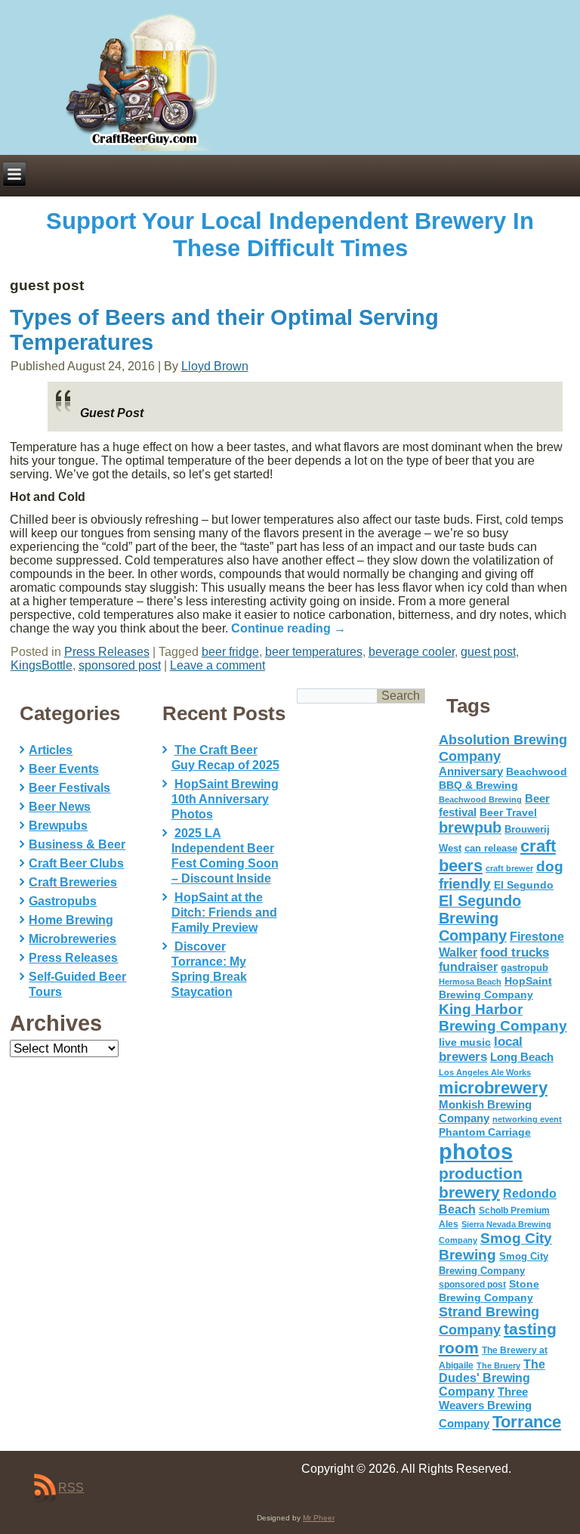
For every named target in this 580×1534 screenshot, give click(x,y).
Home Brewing (71, 920)
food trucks (514, 952)
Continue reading (288, 628)
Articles (50, 750)
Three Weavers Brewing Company (485, 1407)
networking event (527, 1119)
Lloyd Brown (214, 366)
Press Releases (107, 651)
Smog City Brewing (495, 1246)
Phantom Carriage (485, 1132)
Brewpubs (58, 825)
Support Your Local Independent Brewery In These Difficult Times (290, 234)
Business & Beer (77, 844)
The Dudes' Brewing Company (492, 1378)
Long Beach (522, 1057)
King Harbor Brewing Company (503, 1017)
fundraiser (468, 966)
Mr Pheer (319, 1518)
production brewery (481, 1183)
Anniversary (471, 771)
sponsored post (120, 665)
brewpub (470, 827)
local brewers (481, 1049)
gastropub (524, 967)
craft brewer (509, 868)
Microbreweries (72, 938)
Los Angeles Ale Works (485, 1072)
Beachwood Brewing (480, 799)
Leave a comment (217, 665)
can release (490, 848)
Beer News (60, 806)
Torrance (526, 1421)
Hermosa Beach (470, 981)
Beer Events (64, 768)
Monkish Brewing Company (485, 1111)
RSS (71, 1487)
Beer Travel (508, 812)
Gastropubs (63, 901)
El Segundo (524, 885)
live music (465, 1042)
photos (476, 1151)
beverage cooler (412, 651)
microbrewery (493, 1087)
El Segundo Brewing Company (480, 918)
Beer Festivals (69, 787)
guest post (488, 651)
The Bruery (498, 1365)
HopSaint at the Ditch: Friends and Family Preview (224, 912)
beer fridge (230, 651)
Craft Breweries (73, 882)
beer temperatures (313, 651)
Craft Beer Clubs (76, 863)
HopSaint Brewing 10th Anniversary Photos (225, 799)
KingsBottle (41, 665)
